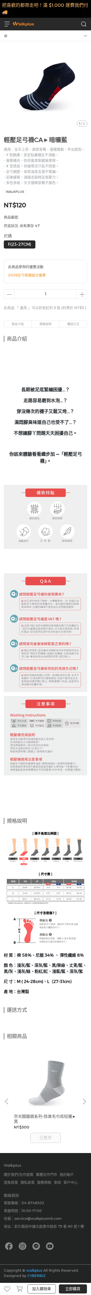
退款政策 (11, 1182)
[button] (84, 1101)
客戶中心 (70, 1182)
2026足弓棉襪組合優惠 (27, 275)
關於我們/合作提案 (18, 1174)
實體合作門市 (46, 1174)
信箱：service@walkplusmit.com (33, 1218)
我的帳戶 (67, 1174)
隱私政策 (27, 1182)
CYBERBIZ (36, 1275)
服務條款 (44, 1182)
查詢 (57, 1182)
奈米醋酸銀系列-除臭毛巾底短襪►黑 (45, 1119)
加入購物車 (41, 1288)
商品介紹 (18, 324)
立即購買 (72, 1288)
